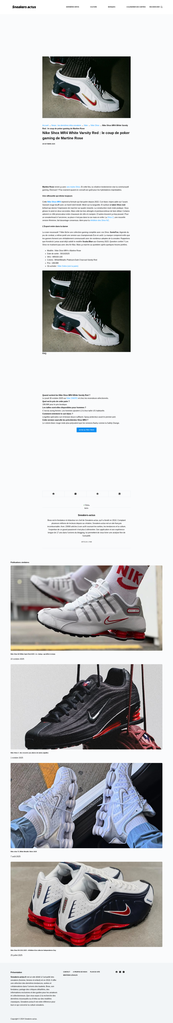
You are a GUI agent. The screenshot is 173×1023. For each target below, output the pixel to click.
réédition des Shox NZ (99, 220)
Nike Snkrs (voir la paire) (68, 266)
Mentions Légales (70, 975)
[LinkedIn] (120, 494)
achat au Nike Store (86, 430)
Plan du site (95, 972)
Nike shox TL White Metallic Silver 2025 (24, 851)
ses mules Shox (73, 187)
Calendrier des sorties (136, 7)
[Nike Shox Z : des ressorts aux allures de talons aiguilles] (86, 707)
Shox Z (111, 217)
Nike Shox (95, 125)
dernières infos (72, 7)
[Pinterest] (98, 494)
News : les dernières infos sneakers (66, 125)
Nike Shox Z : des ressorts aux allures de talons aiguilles (29, 753)
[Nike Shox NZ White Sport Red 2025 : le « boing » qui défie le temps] (86, 608)
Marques (111, 7)
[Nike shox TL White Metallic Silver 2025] (86, 805)
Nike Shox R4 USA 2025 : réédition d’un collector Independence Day (33, 950)
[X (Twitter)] (75, 494)
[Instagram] (124, 972)
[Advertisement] (86, 31)
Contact (66, 972)
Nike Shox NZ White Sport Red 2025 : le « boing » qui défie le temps (33, 654)
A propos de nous (80, 972)
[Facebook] (53, 494)
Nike (86, 125)
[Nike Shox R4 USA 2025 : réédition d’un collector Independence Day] (86, 904)
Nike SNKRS (72, 398)
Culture (93, 7)
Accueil (45, 125)
